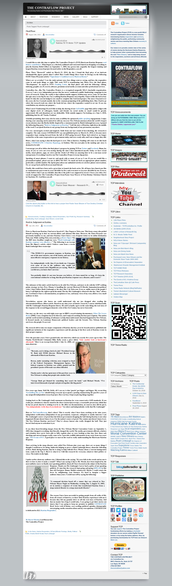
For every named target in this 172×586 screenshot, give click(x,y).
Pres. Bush (128, 438)
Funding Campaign (46, 216)
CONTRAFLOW (100, 504)
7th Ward (115, 417)
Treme (126, 448)
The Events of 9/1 (37, 437)
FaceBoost (136, 401)
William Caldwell (132, 450)
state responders (141, 443)
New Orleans (121, 54)
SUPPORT (94, 17)
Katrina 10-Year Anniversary (132, 426)
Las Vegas (121, 429)
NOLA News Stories (121, 240)
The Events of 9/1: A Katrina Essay (126, 280)
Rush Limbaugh (40, 219)
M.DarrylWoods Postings (59, 531)
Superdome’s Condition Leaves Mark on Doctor (69, 77)
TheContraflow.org (40, 412)
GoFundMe (80, 109)
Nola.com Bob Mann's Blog (123, 248)
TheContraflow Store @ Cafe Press (126, 282)
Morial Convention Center (129, 433)
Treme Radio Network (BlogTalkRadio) (128, 288)
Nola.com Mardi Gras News (124, 254)
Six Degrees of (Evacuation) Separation (128, 262)
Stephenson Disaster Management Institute (129, 265)
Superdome (124, 445)
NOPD (117, 438)
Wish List (114, 540)
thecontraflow (50, 34)
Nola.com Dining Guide (122, 251)
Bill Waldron (134, 417)
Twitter (84, 148)
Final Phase (30, 31)
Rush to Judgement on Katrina (56, 125)
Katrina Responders (59, 216)
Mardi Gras (130, 431)
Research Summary (83, 216)
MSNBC (113, 436)
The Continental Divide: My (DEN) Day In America (138, 386)
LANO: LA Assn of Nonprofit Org (125, 232)
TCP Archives (115, 384)
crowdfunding (29, 219)
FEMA (27, 533)
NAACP (118, 436)
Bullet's (143, 417)
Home (26, 17)
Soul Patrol (121, 443)
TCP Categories (116, 375)
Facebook (94, 148)
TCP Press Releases (121, 271)
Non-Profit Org (71, 216)
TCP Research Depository (123, 274)
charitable (136, 531)
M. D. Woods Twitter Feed (123, 235)
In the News (32, 531)
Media (69, 531)
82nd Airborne (123, 417)
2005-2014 (98, 468)
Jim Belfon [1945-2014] (122, 229)
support (119, 529)
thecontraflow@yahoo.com (120, 568)
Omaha (122, 438)
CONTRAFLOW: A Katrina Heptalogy (45, 143)
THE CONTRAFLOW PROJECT (50, 8)
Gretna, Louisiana (120, 223)
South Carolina (130, 443)
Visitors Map (118, 297)
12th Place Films (120, 220)
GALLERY (75, 17)
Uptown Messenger (121, 294)
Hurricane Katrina (126, 423)
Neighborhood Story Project (124, 238)
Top (145, 573)
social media (59, 219)
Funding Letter (61, 84)
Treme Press (118, 285)
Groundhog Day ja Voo (35, 393)
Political (74, 531)
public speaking (84, 119)
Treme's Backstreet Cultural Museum (127, 291)
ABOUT (33, 17)
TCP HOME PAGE (120, 268)
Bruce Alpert (67, 238)
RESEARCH (56, 17)
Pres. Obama (137, 438)
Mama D (122, 431)
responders (129, 37)
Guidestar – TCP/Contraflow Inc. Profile (128, 226)
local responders (133, 429)
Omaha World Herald (37, 533)
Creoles (124, 419)
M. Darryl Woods (32, 520)
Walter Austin (142, 448)
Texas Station (134, 445)
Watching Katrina (119, 450)
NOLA (85, 17)
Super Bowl (114, 445)
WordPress (30, 575)
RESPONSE (44, 17)
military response (140, 431)
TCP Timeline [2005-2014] (123, 277)
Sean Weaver (50, 219)
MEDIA (66, 17)
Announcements (33, 216)
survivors (140, 37)
